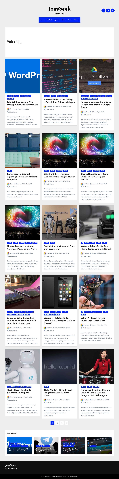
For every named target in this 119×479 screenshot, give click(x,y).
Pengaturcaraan (96, 312)
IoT (18, 386)
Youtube (10, 98)
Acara (46, 170)
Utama (42, 20)
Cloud (93, 242)
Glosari (76, 20)
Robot (46, 242)
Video (70, 20)
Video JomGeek (25, 96)
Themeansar (73, 476)
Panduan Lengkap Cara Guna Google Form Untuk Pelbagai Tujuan (96, 105)
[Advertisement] (67, 42)
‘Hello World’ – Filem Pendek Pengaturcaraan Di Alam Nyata (58, 393)
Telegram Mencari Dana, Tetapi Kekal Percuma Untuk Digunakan (45, 451)
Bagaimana (85, 96)
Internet (93, 446)
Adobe (52, 170)
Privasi (58, 312)
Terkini (49, 20)
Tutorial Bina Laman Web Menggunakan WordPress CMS (18, 451)
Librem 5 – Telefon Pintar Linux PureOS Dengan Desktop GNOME (59, 321)
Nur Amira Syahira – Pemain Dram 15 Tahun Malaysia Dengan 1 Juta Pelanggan (95, 393)
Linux (52, 312)
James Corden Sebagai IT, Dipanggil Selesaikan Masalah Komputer (22, 177)
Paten (23, 312)
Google (93, 96)
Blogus (65, 476)
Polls (63, 20)
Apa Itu (56, 20)
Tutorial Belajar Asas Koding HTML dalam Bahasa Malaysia (71, 451)
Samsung (30, 312)
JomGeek (59, 9)
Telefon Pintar (18, 314)
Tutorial (10, 96)
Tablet (10, 314)
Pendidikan (100, 96)
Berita (89, 170)
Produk (65, 312)
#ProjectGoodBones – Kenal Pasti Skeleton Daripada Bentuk (94, 177)
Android (10, 312)
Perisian (59, 170)
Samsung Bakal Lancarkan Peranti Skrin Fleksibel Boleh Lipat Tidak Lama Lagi (21, 321)
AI (82, 242)
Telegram (46, 446)
